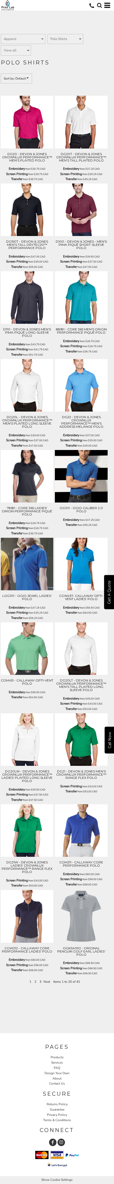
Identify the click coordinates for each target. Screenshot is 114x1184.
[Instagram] (61, 1142)
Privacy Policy (57, 1115)
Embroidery (17, 169)
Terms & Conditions (57, 1120)
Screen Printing (17, 174)
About (57, 1078)
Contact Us (57, 1083)
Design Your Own (57, 1073)
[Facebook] (52, 1142)
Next (46, 982)
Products (57, 1057)
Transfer (17, 179)
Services (57, 1062)
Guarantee (57, 1109)
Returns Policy (57, 1104)
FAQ (57, 1068)
